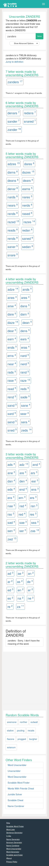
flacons (10, 739)
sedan (27, 246)
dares (29, 163)
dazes (28, 172)
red (22, 514)
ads (11, 464)
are (22, 472)
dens (25, 330)
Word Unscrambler (17, 765)
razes (29, 221)
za (20, 606)
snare (13, 254)
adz (23, 464)
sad (11, 522)
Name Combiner (16, 806)
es (10, 598)
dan (11, 480)
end (23, 489)
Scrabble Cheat (15, 800)
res (33, 514)
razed (13, 221)
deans (13, 180)
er (30, 589)
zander (14, 129)
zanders (15, 81)
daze (13, 322)
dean (27, 322)
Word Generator (12, 852)
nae (11, 505)
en (20, 589)
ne (31, 598)
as (20, 581)
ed (10, 589)
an (31, 573)
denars (13, 112)
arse (12, 305)
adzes (14, 163)
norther (23, 722)
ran (34, 505)
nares (27, 196)
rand (24, 372)
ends (12, 347)
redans (30, 112)
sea (35, 522)
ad (10, 573)
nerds (27, 205)
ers (33, 497)
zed (12, 538)
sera (25, 421)
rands (13, 213)
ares (25, 297)
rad (22, 505)
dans (25, 305)
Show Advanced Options (26, 43)
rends (13, 238)
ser (22, 530)
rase (12, 380)
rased (27, 213)
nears (13, 205)
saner (13, 246)
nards (13, 196)
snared (30, 121)
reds (24, 388)
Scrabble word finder (14, 855)
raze (25, 380)
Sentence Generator (14, 832)
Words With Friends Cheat (21, 788)
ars (34, 472)
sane (25, 405)
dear (12, 330)
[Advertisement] (24, 677)
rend (12, 396)
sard (12, 413)
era (11, 497)
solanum (11, 747)
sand (12, 405)
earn (12, 338)
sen (11, 530)
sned (12, 430)
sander (13, 121)
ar (10, 581)
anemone (11, 722)
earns (27, 188)
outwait (34, 722)
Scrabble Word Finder (19, 782)
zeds (26, 430)
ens (35, 489)
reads (13, 230)
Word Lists (10, 829)
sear (24, 413)
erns (12, 355)
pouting (20, 730)
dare (12, 314)
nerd (24, 363)
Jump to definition (14, 61)
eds (11, 489)
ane (11, 472)
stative (10, 730)
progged (22, 739)
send (12, 421)
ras (11, 514)
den (23, 480)
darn (24, 314)
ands (27, 289)
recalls (31, 730)
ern (22, 497)
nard (24, 355)
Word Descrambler (17, 776)
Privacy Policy (11, 861)
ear (34, 480)
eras (25, 347)
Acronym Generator (14, 842)
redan (27, 230)
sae (23, 522)
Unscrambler (14, 770)
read (12, 388)
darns (13, 172)
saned (27, 238)
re (10, 606)
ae (20, 573)
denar (13, 188)
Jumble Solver (15, 794)
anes (12, 297)
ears (24, 338)
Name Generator (13, 839)
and (36, 464)
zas (34, 530)
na (20, 598)
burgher (33, 739)
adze (13, 289)
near (12, 363)
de (30, 581)
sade (25, 396)
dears (28, 180)
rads (12, 372)
